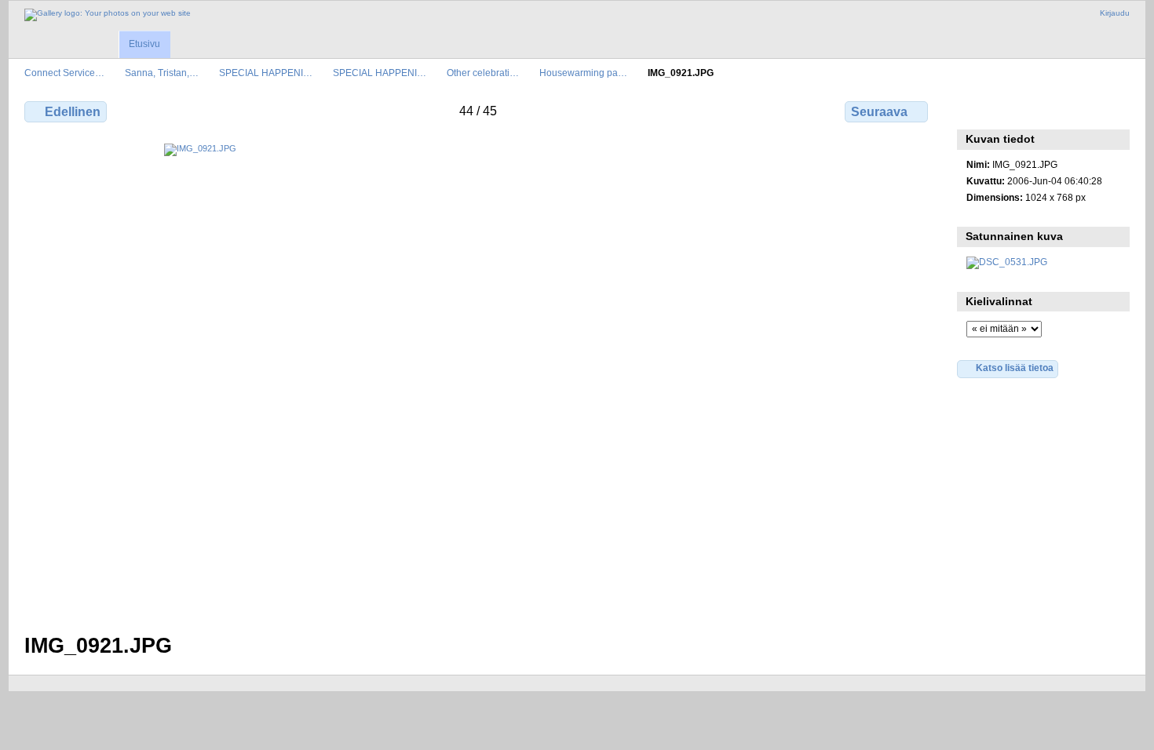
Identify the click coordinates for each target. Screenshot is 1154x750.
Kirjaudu (1115, 13)
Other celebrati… (483, 72)
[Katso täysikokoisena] (477, 379)
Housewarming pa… (583, 72)
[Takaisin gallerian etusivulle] (107, 15)
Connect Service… (64, 72)
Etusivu (144, 43)
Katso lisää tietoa (1015, 367)
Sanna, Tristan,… (162, 72)
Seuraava (879, 111)
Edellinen (72, 111)
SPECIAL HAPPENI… (265, 72)
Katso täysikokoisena (974, 110)
